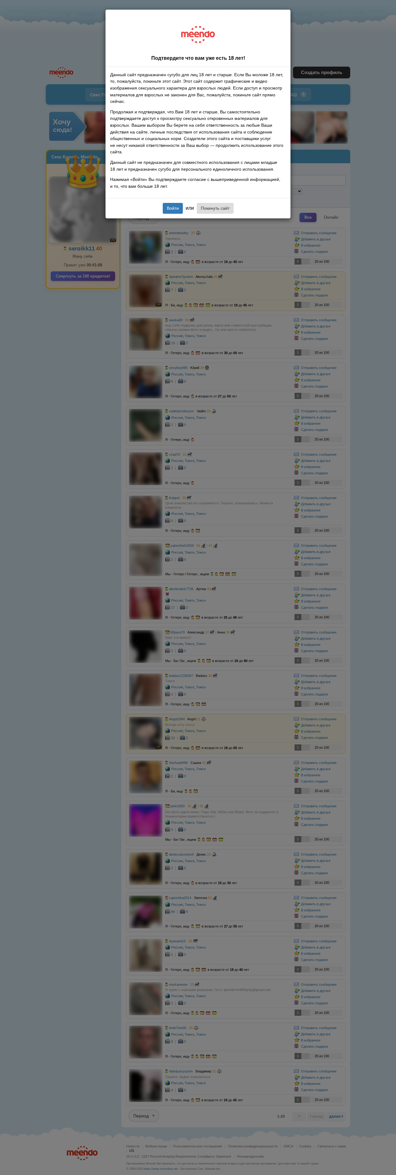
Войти (173, 208)
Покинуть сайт (215, 208)
